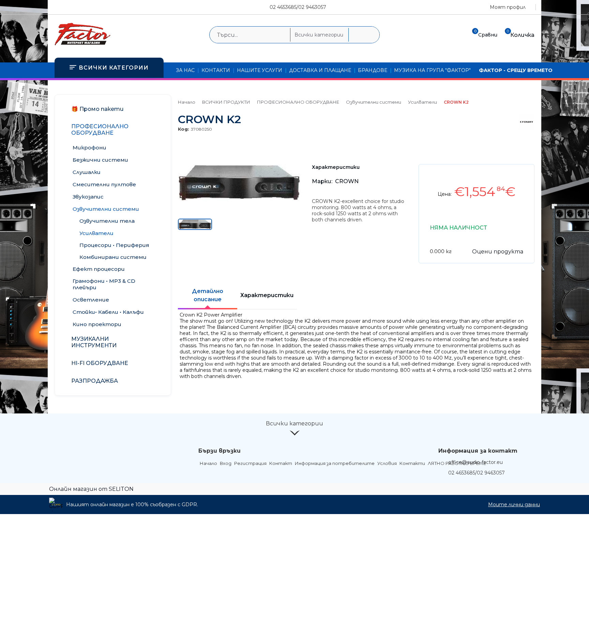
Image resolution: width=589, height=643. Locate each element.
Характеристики (266, 295)
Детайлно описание (207, 295)
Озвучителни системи (373, 102)
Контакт (280, 463)
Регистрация (250, 463)
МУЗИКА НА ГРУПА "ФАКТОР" (432, 70)
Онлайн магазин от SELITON (91, 489)
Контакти (412, 463)
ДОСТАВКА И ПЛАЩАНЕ (320, 70)
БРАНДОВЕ (372, 70)
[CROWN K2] (239, 199)
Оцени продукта (497, 251)
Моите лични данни (514, 504)
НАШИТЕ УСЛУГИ (259, 70)
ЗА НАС (185, 70)
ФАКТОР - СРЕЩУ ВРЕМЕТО (516, 70)
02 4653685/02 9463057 (298, 7)
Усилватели (422, 102)
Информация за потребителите (335, 463)
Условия (387, 463)
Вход (225, 463)
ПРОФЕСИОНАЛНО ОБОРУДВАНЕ (298, 102)
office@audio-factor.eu (475, 462)
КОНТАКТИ (215, 70)
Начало (186, 102)
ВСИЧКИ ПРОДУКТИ (226, 102)
